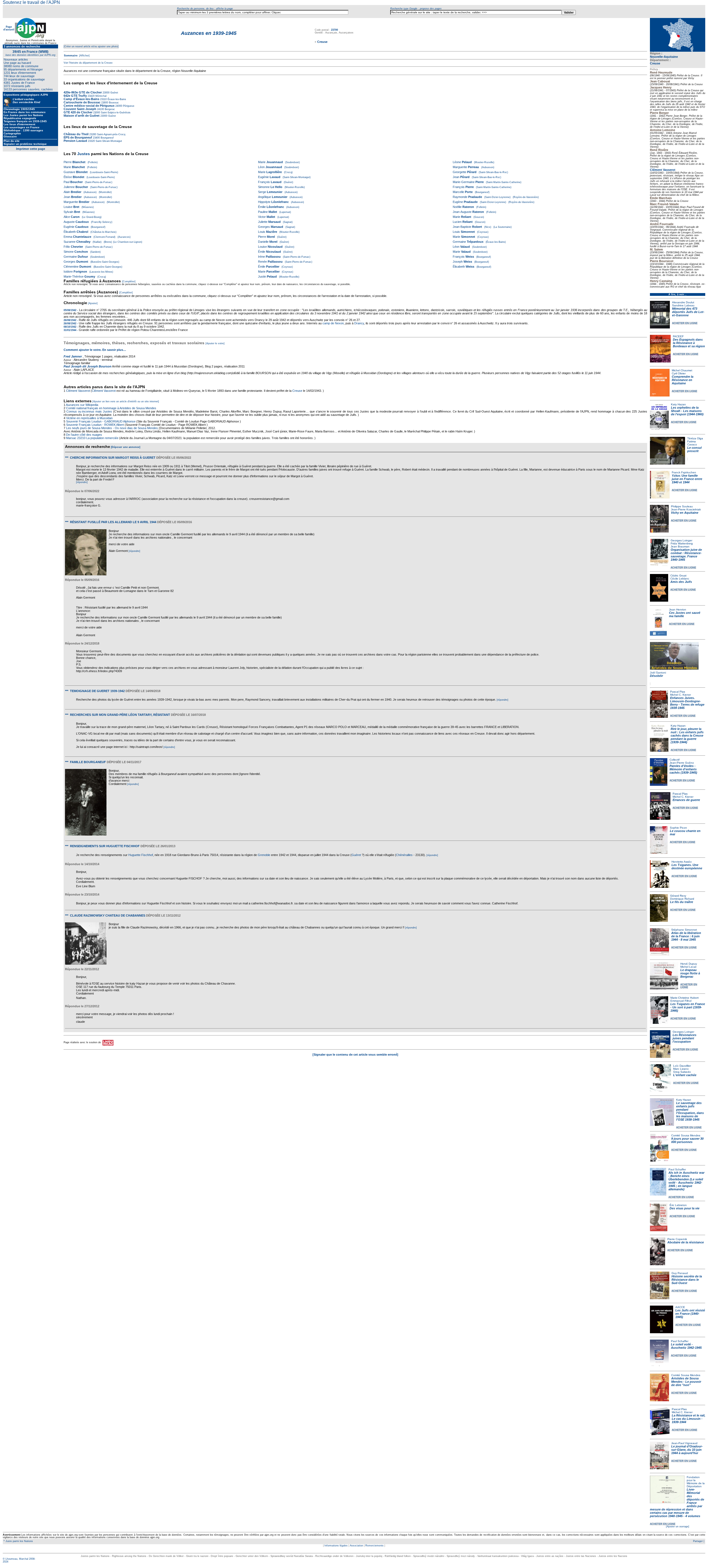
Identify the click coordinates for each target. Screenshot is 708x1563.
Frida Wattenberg (682, 543)
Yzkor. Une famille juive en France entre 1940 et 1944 (687, 479)
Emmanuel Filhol (680, 1000)
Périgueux (128, 106)
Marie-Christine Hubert (684, 997)
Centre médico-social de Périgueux (89, 105)
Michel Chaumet (682, 370)
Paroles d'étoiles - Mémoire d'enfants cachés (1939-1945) (683, 769)
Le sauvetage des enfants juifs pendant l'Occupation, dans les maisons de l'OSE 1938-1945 (690, 1111)
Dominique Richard (682, 898)
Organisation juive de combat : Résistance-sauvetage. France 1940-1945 (686, 554)
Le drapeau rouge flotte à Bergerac (690, 973)
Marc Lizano (681, 1068)
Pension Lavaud (75, 140)
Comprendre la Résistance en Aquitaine (682, 380)
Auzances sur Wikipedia (82, 404)
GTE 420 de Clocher (78, 112)
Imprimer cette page (30, 148)
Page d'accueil (8, 28)
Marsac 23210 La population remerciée (92, 438)
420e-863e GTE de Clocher (83, 92)
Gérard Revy (678, 895)
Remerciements (374, 1545)
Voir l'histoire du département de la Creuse (88, 62)
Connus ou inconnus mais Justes (89, 411)
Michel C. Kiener (680, 694)
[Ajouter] (93, 303)
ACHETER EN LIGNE (684, 323)
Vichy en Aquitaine (684, 512)
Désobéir (656, 675)
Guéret (114, 92)
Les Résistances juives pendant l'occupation (684, 1038)
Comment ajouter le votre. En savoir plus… (95, 349)
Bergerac (109, 109)
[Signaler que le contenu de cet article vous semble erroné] (355, 1054)
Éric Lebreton (678, 1205)
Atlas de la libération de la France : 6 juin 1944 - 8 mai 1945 (686, 936)
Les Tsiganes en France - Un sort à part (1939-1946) (687, 1007)
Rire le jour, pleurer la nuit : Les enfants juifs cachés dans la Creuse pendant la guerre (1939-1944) (687, 735)
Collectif (675, 759)
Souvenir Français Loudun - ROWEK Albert (95, 424)
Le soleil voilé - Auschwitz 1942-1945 (686, 1346)
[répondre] (82, 482)
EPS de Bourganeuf (78, 137)
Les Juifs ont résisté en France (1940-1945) (690, 1314)
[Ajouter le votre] (215, 343)
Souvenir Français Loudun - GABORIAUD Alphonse (101, 421)
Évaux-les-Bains (116, 99)
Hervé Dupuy (688, 963)
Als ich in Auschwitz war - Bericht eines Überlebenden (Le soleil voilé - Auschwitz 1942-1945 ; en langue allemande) (686, 1181)
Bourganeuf (107, 137)
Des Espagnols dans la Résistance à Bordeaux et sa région (689, 343)
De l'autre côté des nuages (84, 434)
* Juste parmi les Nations (18, 1541)
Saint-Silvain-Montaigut (108, 141)
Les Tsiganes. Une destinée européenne (686, 866)
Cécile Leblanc (679, 578)
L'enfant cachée (684, 1075)
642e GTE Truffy (75, 95)
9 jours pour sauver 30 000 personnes (687, 1140)
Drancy (359, 323)
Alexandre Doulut (683, 302)
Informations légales (336, 1545)
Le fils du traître (681, 902)
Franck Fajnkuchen (684, 472)
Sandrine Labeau (683, 305)
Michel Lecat (688, 966)
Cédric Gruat (678, 575)
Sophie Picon (678, 827)
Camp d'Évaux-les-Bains (81, 99)
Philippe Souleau (682, 506)
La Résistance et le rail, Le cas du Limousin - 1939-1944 (688, 1419)
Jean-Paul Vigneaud (684, 1443)
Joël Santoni (658, 672)
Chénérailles (404, 855)
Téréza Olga (695, 438)
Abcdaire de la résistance (685, 1242)
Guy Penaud (679, 1273)
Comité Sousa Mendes (685, 1135)
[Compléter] (129, 281)
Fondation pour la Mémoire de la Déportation (696, 1482)
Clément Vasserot (662, 169)
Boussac (113, 102)
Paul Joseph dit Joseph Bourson (87, 366)
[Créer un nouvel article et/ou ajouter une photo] (91, 46)
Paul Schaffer (677, 1169)
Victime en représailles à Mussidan (89, 418)
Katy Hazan (678, 404)
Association (356, 1545)
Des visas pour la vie (684, 1208)
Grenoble (264, 855)
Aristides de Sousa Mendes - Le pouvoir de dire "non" (686, 1382)
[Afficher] (84, 55)
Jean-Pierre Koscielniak (686, 509)
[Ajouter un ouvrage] (677, 1526)
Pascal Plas (677, 691)
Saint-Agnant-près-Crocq (110, 134)
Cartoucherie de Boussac (82, 102)
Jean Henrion (677, 609)
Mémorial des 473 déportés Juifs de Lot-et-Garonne (688, 312)
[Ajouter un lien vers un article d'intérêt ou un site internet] (125, 401)
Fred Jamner (73, 356)
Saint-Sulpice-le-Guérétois (115, 112)
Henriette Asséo (681, 861)
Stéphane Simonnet (684, 929)
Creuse (655, 63)
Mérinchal (100, 96)
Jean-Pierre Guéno (682, 762)
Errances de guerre (686, 800)
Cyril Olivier (679, 373)
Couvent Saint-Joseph (80, 109)
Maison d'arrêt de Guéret (82, 115)
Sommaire (71, 55)
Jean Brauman (680, 546)
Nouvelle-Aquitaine (664, 56)
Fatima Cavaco (692, 443)
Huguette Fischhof (140, 855)
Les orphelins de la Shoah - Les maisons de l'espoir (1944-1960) (687, 411)
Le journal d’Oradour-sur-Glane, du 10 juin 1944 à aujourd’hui (687, 1450)
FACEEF (678, 336)
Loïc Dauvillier (682, 1065)
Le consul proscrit (694, 449)
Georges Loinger (681, 540)
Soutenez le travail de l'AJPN (31, 2)
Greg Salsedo (682, 1071)
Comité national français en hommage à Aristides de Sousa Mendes (111, 408)
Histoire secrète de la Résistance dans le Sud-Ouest (686, 1280)
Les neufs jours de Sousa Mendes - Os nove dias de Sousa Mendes (112, 428)
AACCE (680, 1307)
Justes (83, 154)
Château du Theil (76, 134)
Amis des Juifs (681, 581)
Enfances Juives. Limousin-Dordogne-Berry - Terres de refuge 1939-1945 (687, 702)
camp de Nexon (333, 323)
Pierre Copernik (677, 1239)
